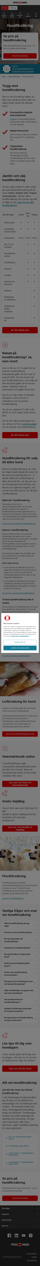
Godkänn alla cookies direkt (20, 648)
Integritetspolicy (24, 636)
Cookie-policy (15, 636)
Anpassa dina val (19, 642)
